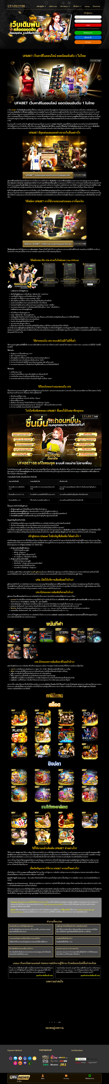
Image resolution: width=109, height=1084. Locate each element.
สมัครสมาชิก (40, 6)
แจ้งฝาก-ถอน (53, 6)
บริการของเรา (64, 6)
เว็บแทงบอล (96, 6)
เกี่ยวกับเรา (76, 6)
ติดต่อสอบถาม (88, 33)
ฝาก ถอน (88, 42)
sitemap (87, 6)
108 (59, 1022)
